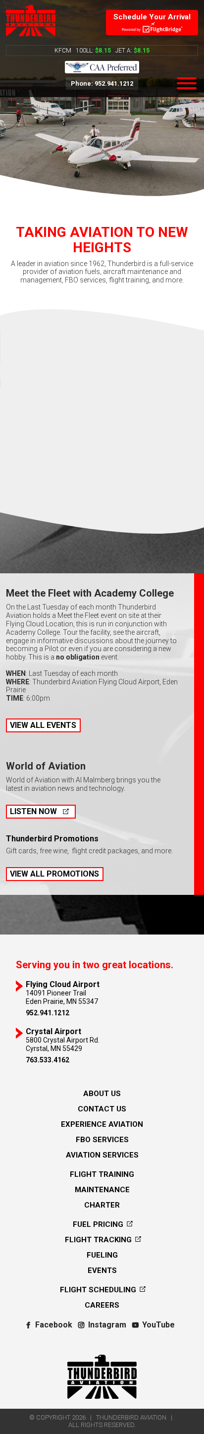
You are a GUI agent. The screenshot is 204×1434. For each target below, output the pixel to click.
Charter (102, 1205)
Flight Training (102, 1174)
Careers (102, 1305)
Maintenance (102, 1189)
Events (102, 1270)
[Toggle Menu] (187, 83)
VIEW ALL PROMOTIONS (54, 874)
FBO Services (102, 1139)
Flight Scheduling (99, 1289)
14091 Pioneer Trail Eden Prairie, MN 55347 (63, 992)
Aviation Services (102, 1155)
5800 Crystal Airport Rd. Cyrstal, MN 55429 (63, 1039)
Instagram (107, 1324)
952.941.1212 (47, 1013)
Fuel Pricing (99, 1224)
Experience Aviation (102, 1124)
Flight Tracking (99, 1239)
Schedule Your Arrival (152, 16)
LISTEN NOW (33, 811)
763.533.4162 (47, 1060)
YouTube (158, 1324)
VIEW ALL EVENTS (43, 725)
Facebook (53, 1324)
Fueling (102, 1255)
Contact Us (102, 1108)
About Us (102, 1093)
